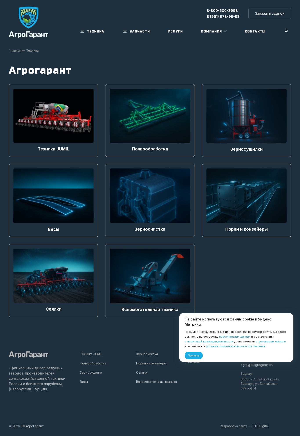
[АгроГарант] (28, 22)
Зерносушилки (91, 372)
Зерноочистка (147, 354)
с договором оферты (271, 341)
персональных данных (234, 336)
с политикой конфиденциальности (209, 341)
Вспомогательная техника (156, 382)
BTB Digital (260, 426)
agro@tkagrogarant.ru (257, 365)
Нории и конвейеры (151, 363)
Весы (84, 382)
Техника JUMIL (91, 354)
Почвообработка (93, 363)
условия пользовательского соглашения (235, 346)
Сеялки (141, 372)
